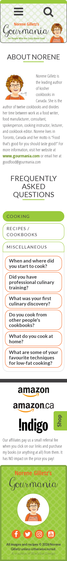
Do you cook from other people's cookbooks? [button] (28, 320)
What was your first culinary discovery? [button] (30, 301)
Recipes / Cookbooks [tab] (22, 231)
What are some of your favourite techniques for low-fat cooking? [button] (33, 357)
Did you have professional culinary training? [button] (31, 282)
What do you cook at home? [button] (31, 338)
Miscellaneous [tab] (27, 246)
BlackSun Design (43, 553)
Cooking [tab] (18, 216)
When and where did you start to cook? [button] (31, 263)
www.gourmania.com (21, 156)
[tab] (33, 263)
